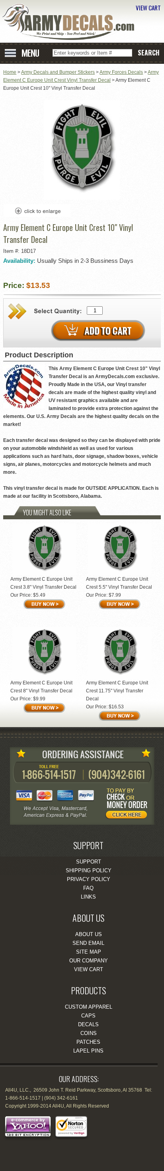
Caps (88, 1016)
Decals (88, 1024)
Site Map (88, 952)
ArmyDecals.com (71, 22)
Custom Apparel (88, 1007)
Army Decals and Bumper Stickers (58, 72)
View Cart (88, 969)
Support (88, 862)
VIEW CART (148, 7)
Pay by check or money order (128, 805)
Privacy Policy (88, 879)
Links (88, 897)
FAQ (88, 888)
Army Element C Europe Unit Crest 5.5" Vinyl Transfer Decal (119, 583)
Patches (88, 1042)
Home (9, 72)
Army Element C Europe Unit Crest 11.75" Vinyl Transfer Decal (117, 691)
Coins (88, 1033)
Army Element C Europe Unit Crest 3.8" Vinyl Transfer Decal (43, 583)
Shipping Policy (88, 870)
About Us (88, 934)
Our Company (88, 961)
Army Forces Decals (121, 72)
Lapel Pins (88, 1051)
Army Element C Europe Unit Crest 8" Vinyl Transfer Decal (41, 687)
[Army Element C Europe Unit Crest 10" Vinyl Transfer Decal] (82, 198)
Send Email (88, 943)
